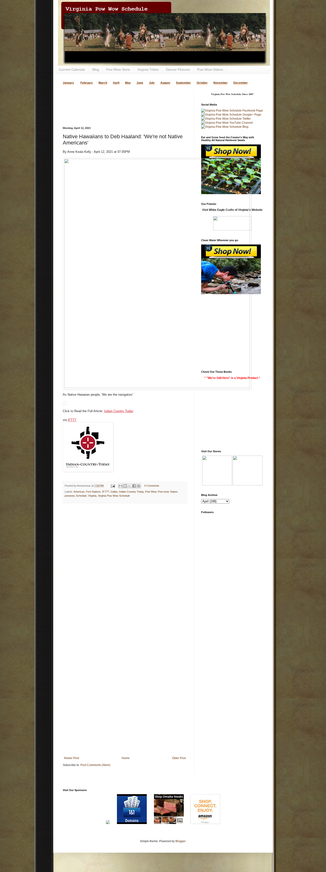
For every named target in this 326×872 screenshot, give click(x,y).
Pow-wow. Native (168, 491)
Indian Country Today (118, 411)
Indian (114, 491)
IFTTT (72, 420)
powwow (69, 495)
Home (126, 758)
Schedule (81, 495)
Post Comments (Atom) (95, 765)
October (202, 83)
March (103, 83)
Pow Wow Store (118, 69)
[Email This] (120, 486)
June (140, 83)
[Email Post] (113, 485)
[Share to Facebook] (134, 486)
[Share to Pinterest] (138, 486)
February (86, 83)
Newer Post (71, 758)
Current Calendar (72, 69)
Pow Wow (150, 491)
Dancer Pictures (178, 69)
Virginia (92, 495)
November (220, 83)
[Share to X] (129, 486)
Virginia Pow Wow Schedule (114, 495)
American (79, 491)
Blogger (180, 841)
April (116, 83)
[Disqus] (125, 569)
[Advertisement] (118, 99)
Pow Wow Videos (210, 69)
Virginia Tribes (148, 69)
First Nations (93, 491)
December (240, 83)
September (183, 83)
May (128, 83)
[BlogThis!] (125, 486)
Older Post (179, 758)
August (165, 83)
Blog (95, 69)
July (152, 83)
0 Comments (151, 485)
